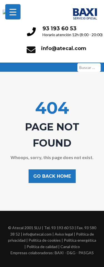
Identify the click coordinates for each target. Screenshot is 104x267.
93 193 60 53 (59, 28)
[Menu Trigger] (13, 11)
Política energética (80, 240)
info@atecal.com (63, 48)
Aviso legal (64, 234)
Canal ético (70, 246)
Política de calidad (42, 246)
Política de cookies (45, 240)
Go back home (52, 176)
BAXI (59, 252)
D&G (71, 252)
